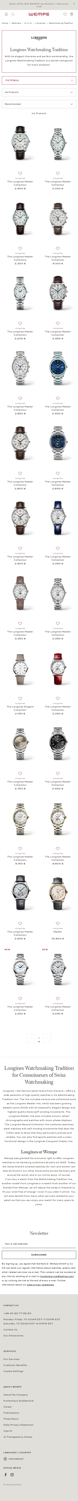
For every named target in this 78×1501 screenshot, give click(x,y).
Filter (12, 80)
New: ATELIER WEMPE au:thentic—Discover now (39, 5)
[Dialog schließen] (75, 4)
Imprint (7, 1430)
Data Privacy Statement (18, 1424)
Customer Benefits (15, 1365)
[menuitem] (6, 14)
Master (58, 931)
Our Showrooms (13, 1335)
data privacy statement (40, 1284)
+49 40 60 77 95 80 (17, 1313)
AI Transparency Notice (17, 1436)
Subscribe (39, 1255)
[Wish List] (65, 14)
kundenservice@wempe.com (57, 1276)
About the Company (15, 1394)
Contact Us (10, 1329)
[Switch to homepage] (39, 14)
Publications (11, 1412)
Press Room (11, 1418)
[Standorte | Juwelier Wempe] (71, 14)
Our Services (11, 1359)
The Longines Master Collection (20, 183)
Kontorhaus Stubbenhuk (18, 1400)
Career (7, 1406)
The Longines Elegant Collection (20, 708)
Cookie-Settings (13, 1371)
